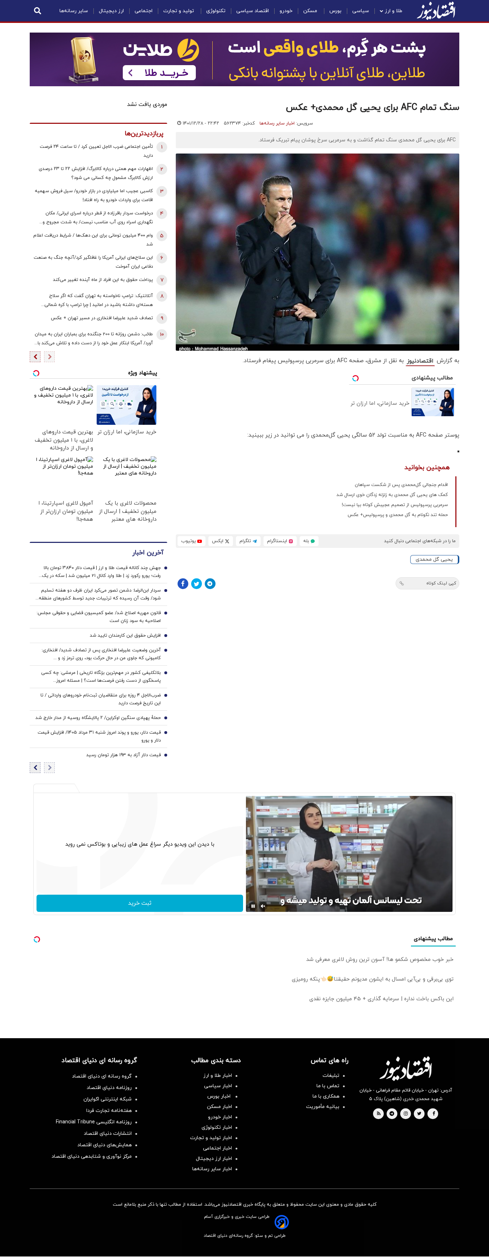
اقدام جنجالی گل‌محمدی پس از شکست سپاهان (401, 485)
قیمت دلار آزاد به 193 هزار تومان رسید (123, 755)
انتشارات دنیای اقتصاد (108, 1133)
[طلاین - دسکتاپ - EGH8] (244, 59)
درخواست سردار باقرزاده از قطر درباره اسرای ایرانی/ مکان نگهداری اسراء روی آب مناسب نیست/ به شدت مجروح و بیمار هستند (98, 218)
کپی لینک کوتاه (441, 583)
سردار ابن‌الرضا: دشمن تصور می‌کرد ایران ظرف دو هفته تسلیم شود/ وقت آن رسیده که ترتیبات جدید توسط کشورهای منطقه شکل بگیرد (100, 594)
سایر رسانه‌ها (73, 11)
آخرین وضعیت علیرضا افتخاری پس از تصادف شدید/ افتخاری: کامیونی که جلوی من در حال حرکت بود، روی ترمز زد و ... (101, 654)
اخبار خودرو (220, 1117)
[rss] (379, 1114)
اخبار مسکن (219, 1106)
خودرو (286, 11)
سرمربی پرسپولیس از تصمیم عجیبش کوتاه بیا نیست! (395, 505)
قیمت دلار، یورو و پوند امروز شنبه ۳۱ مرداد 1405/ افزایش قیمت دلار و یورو (99, 736)
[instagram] (406, 1114)
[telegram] (391, 1114)
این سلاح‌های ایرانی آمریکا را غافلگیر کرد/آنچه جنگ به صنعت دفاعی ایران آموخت (93, 262)
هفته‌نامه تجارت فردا (109, 1110)
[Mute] (263, 906)
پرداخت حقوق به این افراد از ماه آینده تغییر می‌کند (103, 280)
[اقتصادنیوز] (405, 1068)
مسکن (311, 11)
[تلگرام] (210, 583)
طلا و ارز (393, 11)
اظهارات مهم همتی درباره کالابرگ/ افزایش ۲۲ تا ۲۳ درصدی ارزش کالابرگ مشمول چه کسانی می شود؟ (96, 173)
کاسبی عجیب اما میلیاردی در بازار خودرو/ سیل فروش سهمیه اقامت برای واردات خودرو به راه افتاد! (94, 195)
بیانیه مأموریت (322, 1106)
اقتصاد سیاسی (252, 11)
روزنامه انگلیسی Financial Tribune (94, 1122)
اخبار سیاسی (218, 1086)
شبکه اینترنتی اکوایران (107, 1099)
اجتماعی (143, 11)
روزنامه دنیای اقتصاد (109, 1087)
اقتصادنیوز (420, 361)
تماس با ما (327, 1086)
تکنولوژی (216, 11)
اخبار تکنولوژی (217, 1127)
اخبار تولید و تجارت (211, 1137)
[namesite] (436, 10)
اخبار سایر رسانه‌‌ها (212, 1169)
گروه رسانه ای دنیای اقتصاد (102, 1076)
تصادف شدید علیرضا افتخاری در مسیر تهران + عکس (102, 318)
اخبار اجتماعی (217, 1148)
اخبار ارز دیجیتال (214, 1158)
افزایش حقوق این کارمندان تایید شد (125, 635)
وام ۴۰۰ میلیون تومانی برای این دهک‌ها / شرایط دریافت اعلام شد (93, 240)
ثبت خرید (139, 903)
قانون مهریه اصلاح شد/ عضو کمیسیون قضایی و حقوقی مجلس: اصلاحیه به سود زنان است (99, 617)
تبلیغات (331, 1075)
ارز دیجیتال (111, 11)
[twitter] (419, 1114)
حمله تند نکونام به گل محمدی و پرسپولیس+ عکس (398, 515)
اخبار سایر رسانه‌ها (277, 123)
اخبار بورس (219, 1096)
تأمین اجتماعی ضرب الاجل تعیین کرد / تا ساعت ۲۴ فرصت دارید (96, 151)
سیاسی (360, 11)
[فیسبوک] (183, 583)
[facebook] (433, 1114)
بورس (335, 11)
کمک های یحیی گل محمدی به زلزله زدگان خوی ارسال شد (392, 495)
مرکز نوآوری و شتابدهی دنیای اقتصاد (92, 1156)
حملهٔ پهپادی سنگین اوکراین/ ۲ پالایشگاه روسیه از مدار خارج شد (98, 718)
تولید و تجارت (179, 11)
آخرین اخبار (148, 552)
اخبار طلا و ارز (217, 1075)
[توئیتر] (196, 583)
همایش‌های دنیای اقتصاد (104, 1145)
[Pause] (253, 906)
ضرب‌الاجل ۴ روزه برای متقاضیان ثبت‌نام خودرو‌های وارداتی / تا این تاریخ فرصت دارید (100, 699)
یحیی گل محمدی (434, 559)
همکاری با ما (326, 1096)
